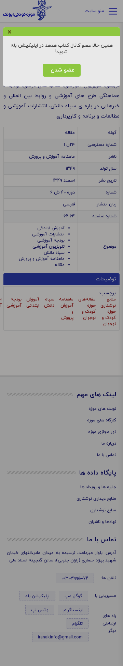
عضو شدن (61, 70)
